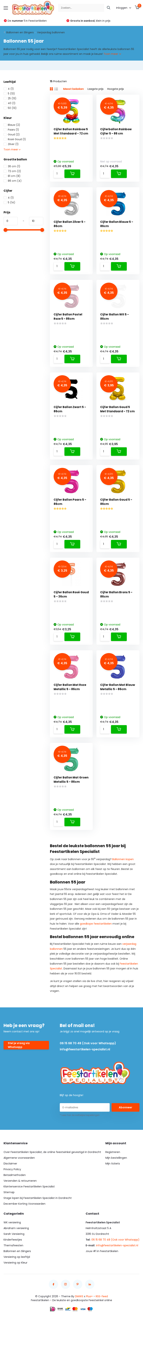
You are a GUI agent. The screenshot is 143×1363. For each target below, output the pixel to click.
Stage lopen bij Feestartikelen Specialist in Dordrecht (38, 1198)
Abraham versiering (16, 1228)
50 (12, 108)
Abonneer (125, 1107)
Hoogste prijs (115, 89)
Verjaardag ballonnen (51, 32)
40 (11, 103)
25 (12, 98)
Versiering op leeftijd (17, 1257)
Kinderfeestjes (13, 1239)
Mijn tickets (112, 1163)
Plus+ (89, 1296)
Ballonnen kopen (123, 859)
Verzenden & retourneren (20, 1181)
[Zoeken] (108, 8)
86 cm (15, 181)
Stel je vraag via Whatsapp (19, 1045)
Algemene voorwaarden (19, 1158)
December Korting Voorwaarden (24, 1204)
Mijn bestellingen (116, 1158)
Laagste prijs (96, 89)
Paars (13, 130)
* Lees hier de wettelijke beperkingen (80, 1115)
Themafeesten (13, 1245)
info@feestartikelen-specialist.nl (85, 1049)
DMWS (79, 1296)
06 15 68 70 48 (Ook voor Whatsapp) (88, 1043)
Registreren (112, 1152)
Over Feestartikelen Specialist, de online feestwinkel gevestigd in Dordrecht (52, 1152)
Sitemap (9, 1192)
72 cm (14, 171)
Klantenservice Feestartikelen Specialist (29, 1186)
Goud (14, 134)
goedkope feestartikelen (96, 924)
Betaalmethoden (15, 1175)
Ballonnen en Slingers (20, 32)
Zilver (13, 144)
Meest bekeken (73, 89)
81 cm (14, 176)
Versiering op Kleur (15, 1262)
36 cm (14, 166)
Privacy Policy (12, 1169)
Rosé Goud (17, 139)
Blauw (14, 125)
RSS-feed (102, 1296)
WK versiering (12, 1222)
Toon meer (111, 54)
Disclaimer (10, 1163)
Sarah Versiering (14, 1234)
